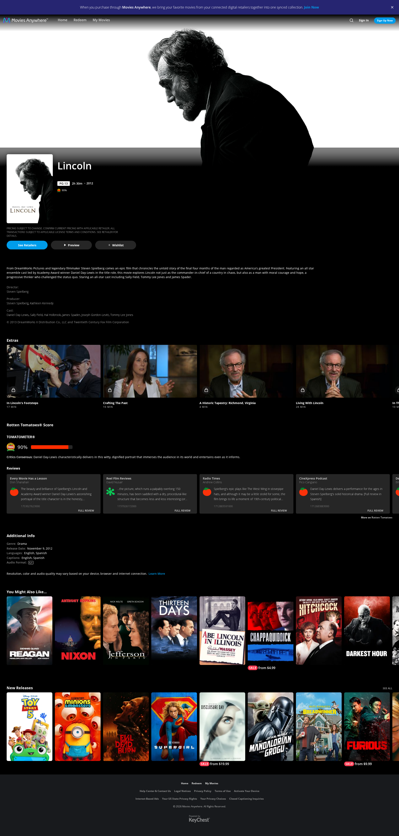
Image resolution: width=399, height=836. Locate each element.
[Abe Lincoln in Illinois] (222, 630)
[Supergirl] (174, 726)
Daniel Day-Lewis (18, 315)
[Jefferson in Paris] (126, 630)
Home (62, 20)
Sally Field (36, 315)
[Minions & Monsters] (78, 726)
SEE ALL (387, 688)
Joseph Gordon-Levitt (95, 315)
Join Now (311, 7)
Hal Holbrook (52, 315)
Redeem (80, 20)
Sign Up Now (385, 20)
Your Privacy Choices (213, 798)
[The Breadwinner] (319, 726)
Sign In (364, 20)
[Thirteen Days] (174, 630)
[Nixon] (78, 630)
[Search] (351, 20)
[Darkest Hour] (367, 630)
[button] (54, 371)
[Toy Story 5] (29, 726)
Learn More (157, 574)
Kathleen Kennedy (41, 303)
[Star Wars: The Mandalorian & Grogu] (270, 726)
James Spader (71, 315)
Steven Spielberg (17, 291)
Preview (73, 245)
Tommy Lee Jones (121, 315)
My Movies (101, 20)
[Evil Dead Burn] (126, 726)
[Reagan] (29, 630)
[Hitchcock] (319, 630)
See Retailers (27, 245)
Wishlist (118, 245)
